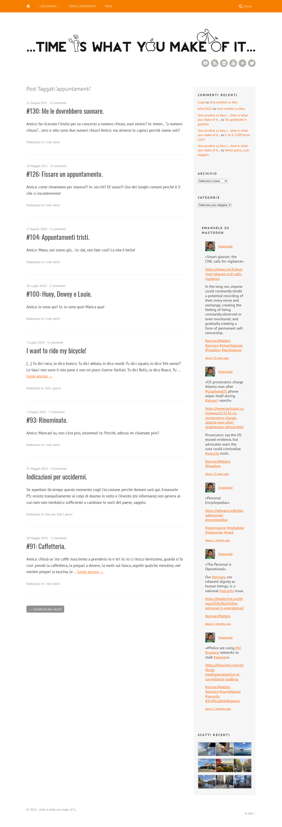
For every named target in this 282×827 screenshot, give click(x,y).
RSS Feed (214, 63)
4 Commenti (59, 469)
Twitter (252, 63)
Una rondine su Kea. (224, 102)
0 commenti (58, 166)
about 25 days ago (217, 474)
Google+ (242, 63)
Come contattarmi (82, 6)
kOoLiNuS (205, 108)
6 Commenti (58, 103)
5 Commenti (57, 412)
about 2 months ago (218, 624)
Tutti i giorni (53, 388)
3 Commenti (59, 538)
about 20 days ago (217, 358)
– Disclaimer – (49, 6)
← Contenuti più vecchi (45, 609)
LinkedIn (224, 63)
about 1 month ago (217, 540)
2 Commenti (57, 286)
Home (30, 6)
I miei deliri (52, 142)
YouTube (233, 63)
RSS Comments (205, 63)
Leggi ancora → (39, 376)
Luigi (201, 102)
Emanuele (225, 246)
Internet (50, 514)
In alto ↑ (250, 813)
